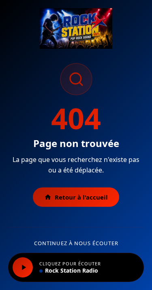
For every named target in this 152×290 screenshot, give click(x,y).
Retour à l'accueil (81, 197)
